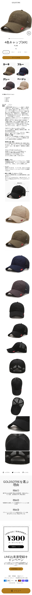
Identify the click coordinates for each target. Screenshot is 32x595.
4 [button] (13, 38)
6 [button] (15, 38)
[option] (16, 21)
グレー (12, 52)
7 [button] (16, 38)
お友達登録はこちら (16, 569)
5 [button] (14, 38)
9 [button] (19, 38)
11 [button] (21, 38)
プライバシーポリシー (9, 577)
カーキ (19, 52)
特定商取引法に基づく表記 (22, 577)
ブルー (25, 52)
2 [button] (10, 38)
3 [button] (11, 38)
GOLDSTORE (16, 2)
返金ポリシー (20, 576)
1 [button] (9, 38)
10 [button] (20, 38)
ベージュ (6, 52)
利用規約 (14, 576)
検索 (9, 576)
